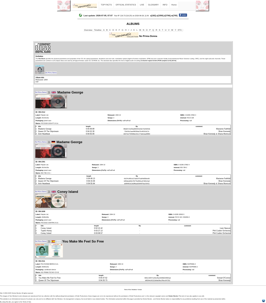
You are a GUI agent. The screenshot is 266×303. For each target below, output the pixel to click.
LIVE (142, 5)
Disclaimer (134, 289)
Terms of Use (127, 289)
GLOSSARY (153, 5)
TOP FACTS (106, 5)
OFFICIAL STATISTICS (126, 5)
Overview (88, 30)
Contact (140, 289)
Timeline (97, 30)
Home (174, 5)
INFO (165, 5)
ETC (180, 30)
